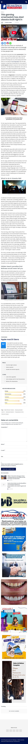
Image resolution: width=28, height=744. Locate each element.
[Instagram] (7, 43)
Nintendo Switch (10, 412)
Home (2, 12)
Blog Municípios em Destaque (10, 739)
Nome (3, 444)
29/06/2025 (10, 489)
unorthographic (15, 61)
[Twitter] (5, 43)
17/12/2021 (17, 22)
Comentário (4, 427)
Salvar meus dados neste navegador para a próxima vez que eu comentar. (12, 464)
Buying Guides (18, 410)
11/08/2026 (10, 480)
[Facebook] (2, 43)
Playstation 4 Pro (19, 412)
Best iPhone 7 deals (9, 410)
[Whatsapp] (10, 43)
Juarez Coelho (8, 22)
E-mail (3, 450)
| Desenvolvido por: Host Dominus (13, 741)
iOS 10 (3, 412)
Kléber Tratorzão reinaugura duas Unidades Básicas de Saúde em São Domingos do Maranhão (16, 477)
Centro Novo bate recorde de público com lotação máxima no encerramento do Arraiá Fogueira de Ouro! (16, 485)
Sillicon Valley (5, 414)
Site (2, 456)
